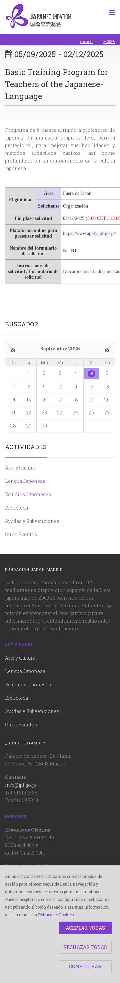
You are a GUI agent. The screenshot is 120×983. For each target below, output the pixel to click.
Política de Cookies (56, 914)
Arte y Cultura (20, 467)
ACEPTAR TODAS (85, 928)
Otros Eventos (21, 534)
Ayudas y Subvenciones (32, 521)
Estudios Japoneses (28, 494)
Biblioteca (16, 508)
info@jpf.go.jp (20, 785)
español (86, 41)
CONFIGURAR (85, 966)
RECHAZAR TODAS (85, 947)
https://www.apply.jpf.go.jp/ (89, 233)
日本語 (109, 41)
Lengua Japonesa (25, 481)
